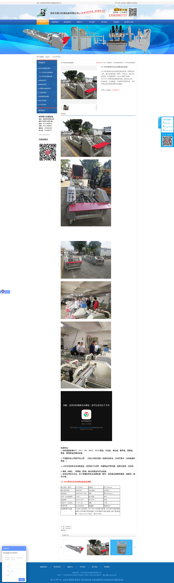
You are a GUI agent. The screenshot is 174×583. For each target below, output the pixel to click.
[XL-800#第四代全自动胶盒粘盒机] (74, 547)
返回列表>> (64, 530)
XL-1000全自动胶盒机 (46, 72)
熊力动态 (104, 22)
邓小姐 (170, 127)
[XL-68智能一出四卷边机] (121, 547)
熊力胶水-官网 (128, 22)
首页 (104, 62)
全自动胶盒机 (56, 57)
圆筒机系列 (42, 80)
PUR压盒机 (42, 104)
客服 (168, 123)
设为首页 (123, 3)
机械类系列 (55, 22)
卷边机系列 (42, 84)
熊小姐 (170, 130)
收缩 (159, 122)
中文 (116, 3)
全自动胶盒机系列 (44, 68)
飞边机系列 (42, 92)
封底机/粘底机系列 (45, 88)
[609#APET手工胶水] (98, 547)
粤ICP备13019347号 (110, 575)
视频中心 (79, 22)
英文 (119, 3)
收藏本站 (129, 3)
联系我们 (135, 3)
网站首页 (43, 22)
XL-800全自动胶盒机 (45, 76)
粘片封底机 (42, 100)
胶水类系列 (67, 22)
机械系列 (42, 62)
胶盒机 (48, 57)
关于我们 (92, 22)
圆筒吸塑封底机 (44, 96)
